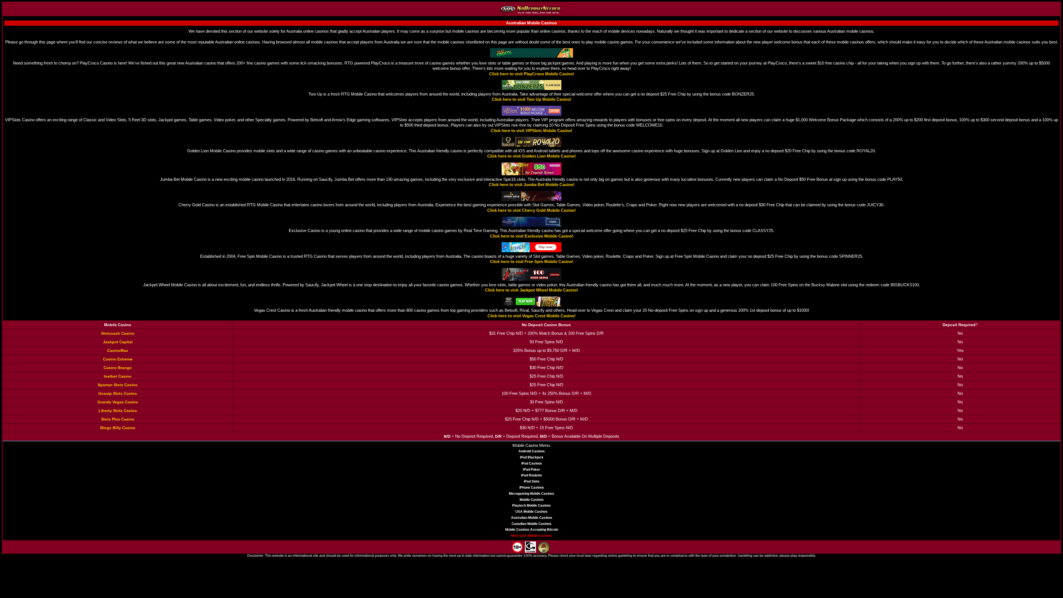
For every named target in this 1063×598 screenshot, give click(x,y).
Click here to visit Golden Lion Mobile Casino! (531, 156)
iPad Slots (532, 481)
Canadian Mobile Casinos (531, 524)
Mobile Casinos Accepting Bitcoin (531, 530)
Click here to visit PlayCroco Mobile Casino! (531, 74)
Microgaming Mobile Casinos (531, 494)
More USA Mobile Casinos (531, 536)
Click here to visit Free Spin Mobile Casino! (531, 261)
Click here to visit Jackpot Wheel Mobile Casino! (531, 290)
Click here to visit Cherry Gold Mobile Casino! (531, 210)
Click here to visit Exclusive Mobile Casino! (531, 236)
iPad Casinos (531, 463)
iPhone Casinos (531, 487)
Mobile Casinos (532, 500)
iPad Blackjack (531, 457)
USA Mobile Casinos (531, 512)
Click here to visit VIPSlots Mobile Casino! (531, 130)
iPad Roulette (531, 475)
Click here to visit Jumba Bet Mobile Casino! (531, 184)
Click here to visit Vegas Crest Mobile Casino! (531, 316)
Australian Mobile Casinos (531, 518)
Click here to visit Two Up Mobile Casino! (531, 99)
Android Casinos (531, 451)
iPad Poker (531, 469)
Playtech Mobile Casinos (531, 505)
